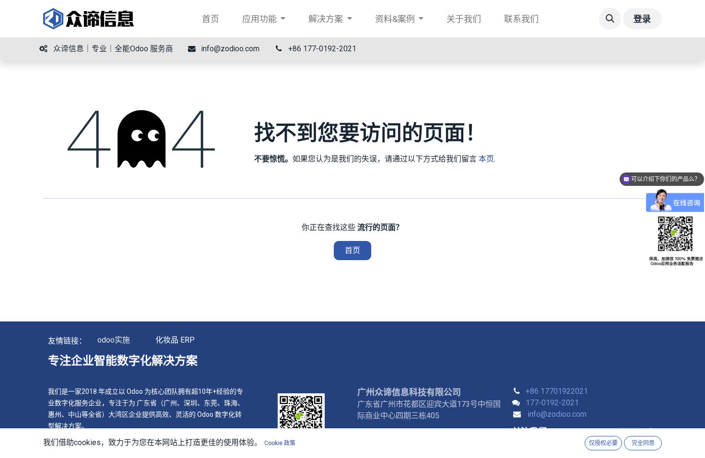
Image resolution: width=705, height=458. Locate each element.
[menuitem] (210, 19)
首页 (352, 250)
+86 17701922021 (557, 391)
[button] (610, 19)
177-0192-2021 (552, 402)
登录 (642, 19)
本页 (486, 158)
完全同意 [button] (643, 443)
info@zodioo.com (557, 414)
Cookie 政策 (279, 443)
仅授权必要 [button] (603, 443)
